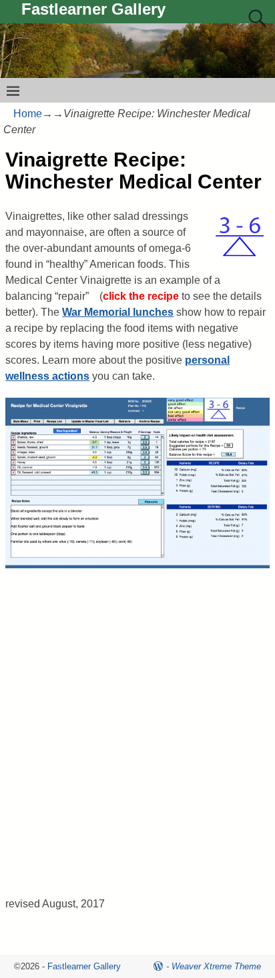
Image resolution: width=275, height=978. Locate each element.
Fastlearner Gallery (93, 9)
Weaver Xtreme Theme (216, 966)
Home (27, 113)
